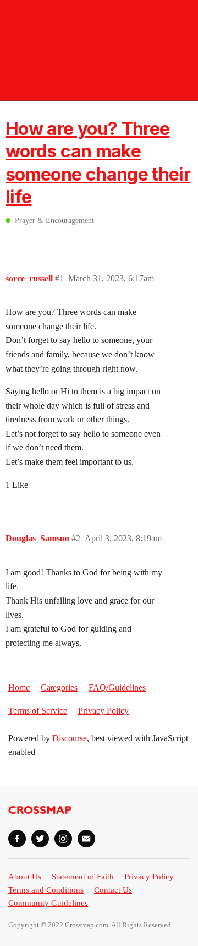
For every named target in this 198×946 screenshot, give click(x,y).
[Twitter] (40, 838)
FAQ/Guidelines (117, 687)
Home (19, 687)
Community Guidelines (48, 903)
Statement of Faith (83, 876)
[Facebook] (17, 838)
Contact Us (113, 889)
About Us (24, 876)
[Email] (86, 838)
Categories (59, 687)
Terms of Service (37, 710)
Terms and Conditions (46, 889)
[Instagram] (63, 838)
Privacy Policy (103, 710)
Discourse (69, 738)
